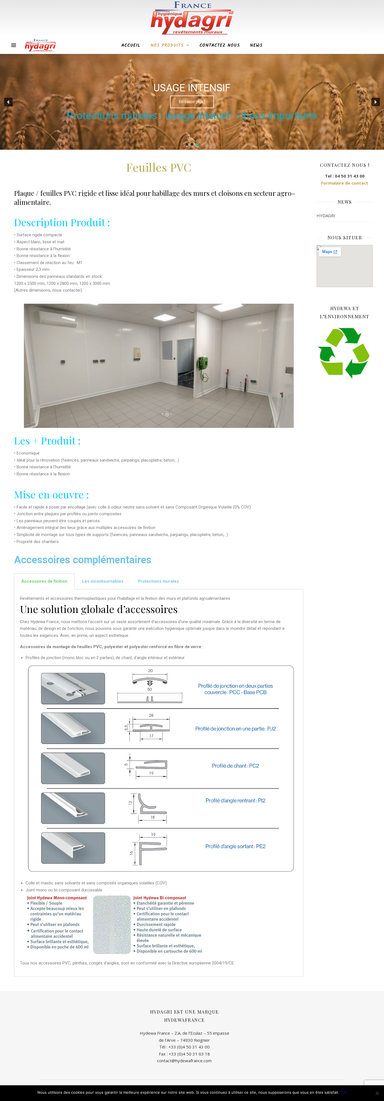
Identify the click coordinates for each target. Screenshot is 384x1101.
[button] (8, 102)
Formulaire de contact (344, 183)
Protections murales (158, 581)
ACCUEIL (130, 45)
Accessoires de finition (44, 581)
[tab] (44, 581)
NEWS (256, 45)
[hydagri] (41, 45)
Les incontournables (102, 581)
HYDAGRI (326, 215)
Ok (344, 1092)
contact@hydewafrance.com (184, 1060)
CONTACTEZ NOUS (220, 45)
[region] (192, 102)
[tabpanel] (158, 783)
